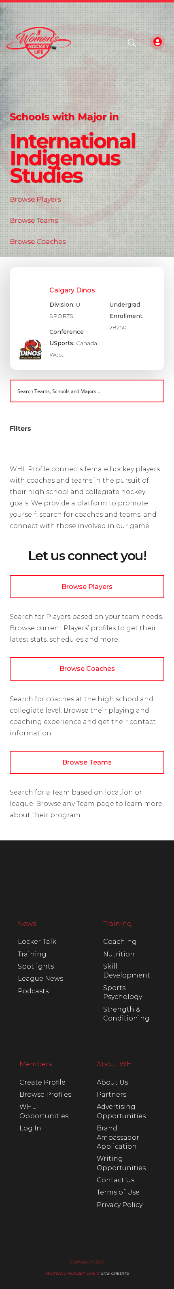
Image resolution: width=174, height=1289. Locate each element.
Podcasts (33, 991)
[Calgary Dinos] (87, 318)
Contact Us (115, 1180)
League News (40, 978)
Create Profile (42, 1082)
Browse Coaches (38, 241)
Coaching (120, 941)
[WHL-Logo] (38, 43)
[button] (132, 43)
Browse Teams (34, 220)
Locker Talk (37, 941)
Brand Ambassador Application (118, 1137)
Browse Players (35, 199)
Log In (30, 1128)
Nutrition (119, 954)
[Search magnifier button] (153, 391)
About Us (112, 1082)
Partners (111, 1094)
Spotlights (36, 966)
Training (32, 954)
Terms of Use (118, 1192)
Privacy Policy (119, 1205)
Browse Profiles (45, 1094)
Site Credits (115, 1273)
